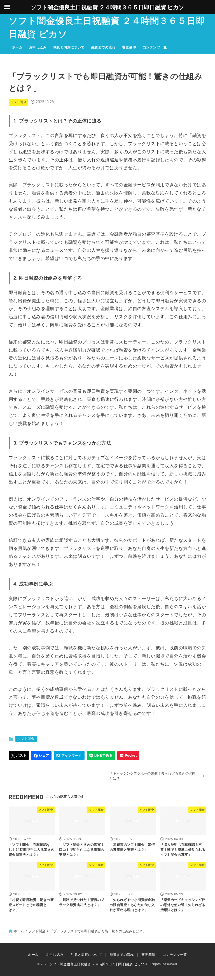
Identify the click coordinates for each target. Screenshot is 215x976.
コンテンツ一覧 (155, 47)
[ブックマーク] (69, 755)
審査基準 (129, 47)
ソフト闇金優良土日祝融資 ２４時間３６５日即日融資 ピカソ (107, 27)
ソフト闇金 (18, 102)
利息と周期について (69, 47)
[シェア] (41, 755)
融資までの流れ (103, 47)
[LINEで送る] (101, 755)
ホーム (17, 47)
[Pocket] (128, 755)
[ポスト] (19, 755)
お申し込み (37, 47)
